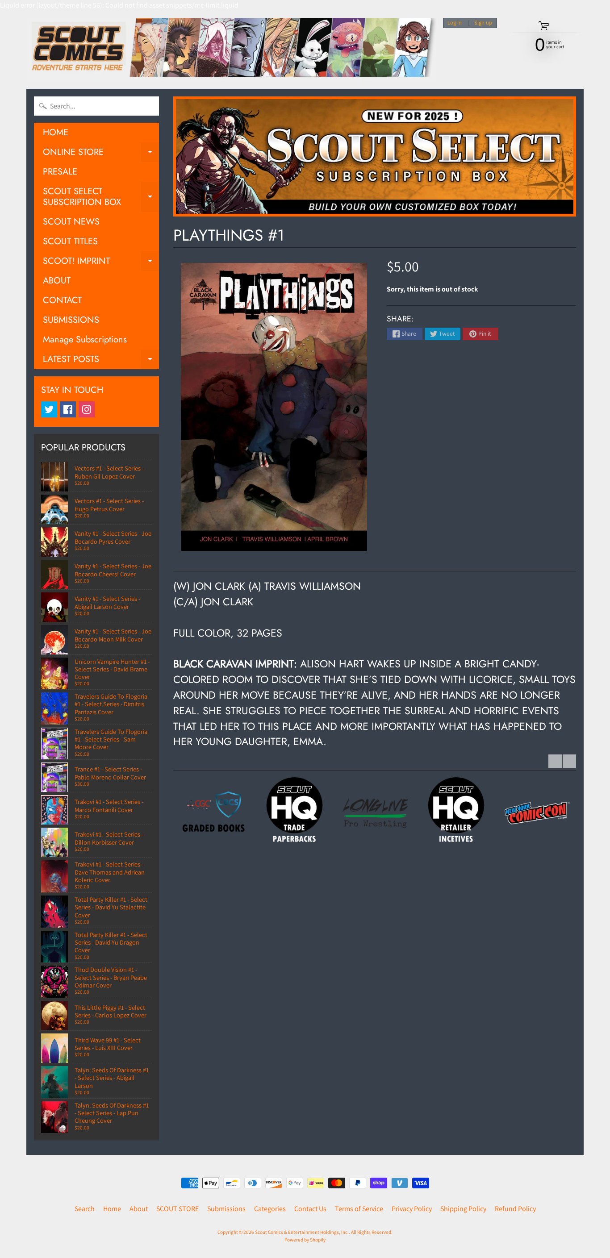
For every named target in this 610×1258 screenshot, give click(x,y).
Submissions (226, 1208)
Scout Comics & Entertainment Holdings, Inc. (302, 1232)
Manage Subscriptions (85, 339)
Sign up (483, 23)
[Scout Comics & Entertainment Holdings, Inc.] (231, 50)
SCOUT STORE (177, 1208)
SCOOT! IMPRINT (101, 262)
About (139, 1208)
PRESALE (60, 171)
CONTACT (62, 300)
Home (112, 1208)
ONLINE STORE (101, 154)
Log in (454, 23)
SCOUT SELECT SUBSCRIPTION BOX (101, 197)
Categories (270, 1208)
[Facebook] (68, 409)
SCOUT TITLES (70, 241)
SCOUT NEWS (71, 221)
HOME (55, 132)
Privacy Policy (412, 1208)
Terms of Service (359, 1208)
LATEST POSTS (101, 361)
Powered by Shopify (305, 1240)
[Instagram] (87, 409)
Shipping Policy (463, 1208)
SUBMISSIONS (71, 319)
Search (85, 1208)
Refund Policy (515, 1208)
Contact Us (310, 1208)
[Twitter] (49, 409)
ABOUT (57, 280)
